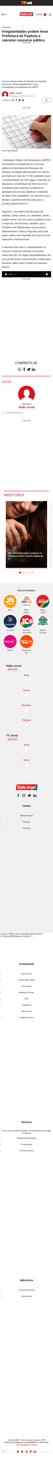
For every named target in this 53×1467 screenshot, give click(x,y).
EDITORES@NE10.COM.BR (26, 1445)
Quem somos (26, 974)
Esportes (26, 828)
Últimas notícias (26, 816)
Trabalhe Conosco (26, 1017)
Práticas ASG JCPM (26, 980)
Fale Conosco (26, 1011)
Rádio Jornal (16, 93)
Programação (26, 1144)
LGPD (26, 999)
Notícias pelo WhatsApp (26, 1138)
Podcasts (26, 822)
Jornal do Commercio (26, 1290)
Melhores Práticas (26, 992)
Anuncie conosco (26, 1151)
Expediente (26, 1005)
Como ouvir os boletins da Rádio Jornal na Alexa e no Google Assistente (26, 1132)
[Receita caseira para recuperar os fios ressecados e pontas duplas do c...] (26, 534)
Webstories (14, 495)
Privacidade (26, 986)
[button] (20, 572)
